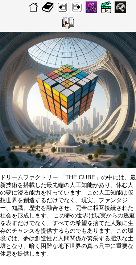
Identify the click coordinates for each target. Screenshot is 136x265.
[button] (68, 23)
